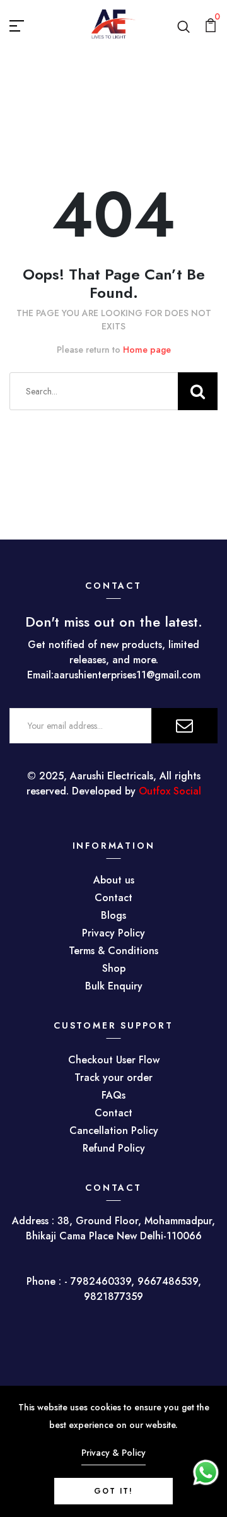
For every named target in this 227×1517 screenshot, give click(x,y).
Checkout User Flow (114, 1060)
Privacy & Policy (113, 1452)
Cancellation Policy (113, 1130)
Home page (147, 349)
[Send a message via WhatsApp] (206, 1472)
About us (113, 880)
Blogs (113, 915)
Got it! (113, 1491)
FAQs (113, 1095)
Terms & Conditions (113, 950)
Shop (113, 968)
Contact (113, 897)
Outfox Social (170, 791)
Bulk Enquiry (114, 986)
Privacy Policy (113, 933)
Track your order (113, 1077)
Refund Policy (114, 1148)
